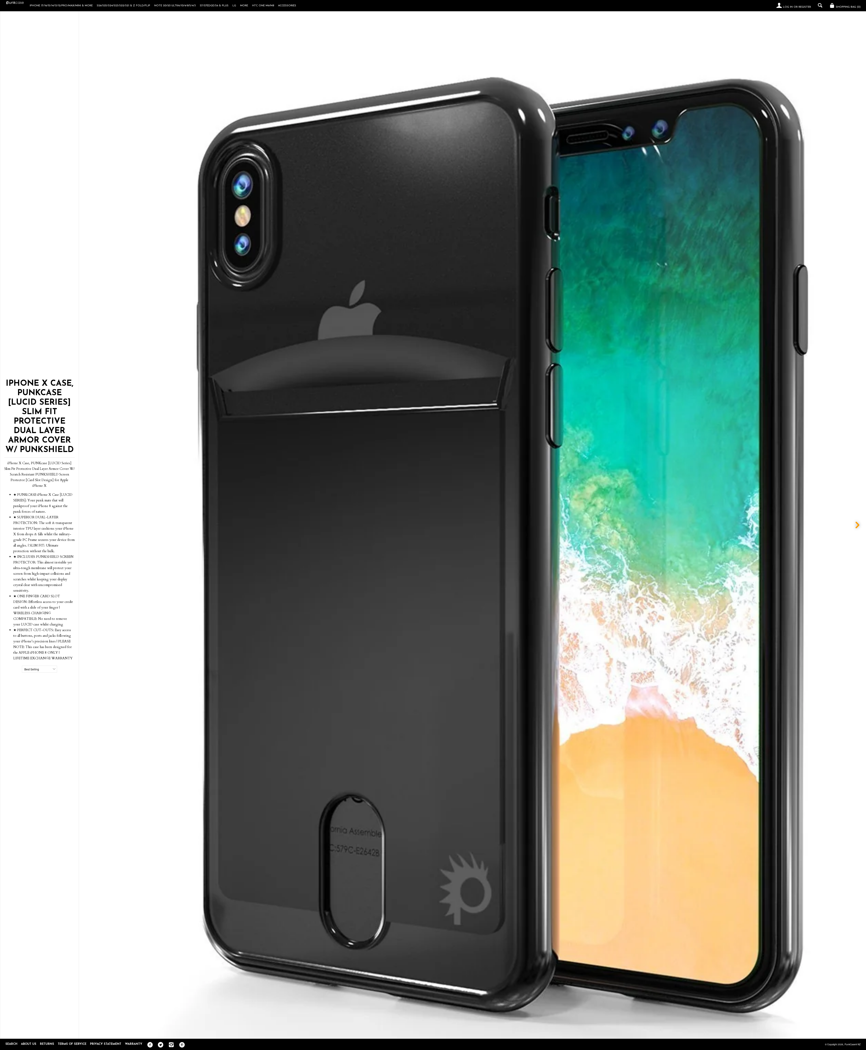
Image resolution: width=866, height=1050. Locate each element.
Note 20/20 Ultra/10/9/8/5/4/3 (175, 5)
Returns (47, 1044)
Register (805, 7)
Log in (788, 7)
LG (234, 5)
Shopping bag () (848, 7)
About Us (28, 1044)
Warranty (133, 1044)
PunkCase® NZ (853, 1044)
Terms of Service (72, 1044)
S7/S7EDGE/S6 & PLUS (214, 5)
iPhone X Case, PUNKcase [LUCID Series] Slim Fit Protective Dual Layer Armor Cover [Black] (593, 1016)
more (244, 5)
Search (11, 1044)
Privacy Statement (105, 1044)
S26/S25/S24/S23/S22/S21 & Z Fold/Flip (123, 5)
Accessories (287, 5)
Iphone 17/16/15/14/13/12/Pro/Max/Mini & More (61, 5)
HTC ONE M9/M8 (263, 5)
